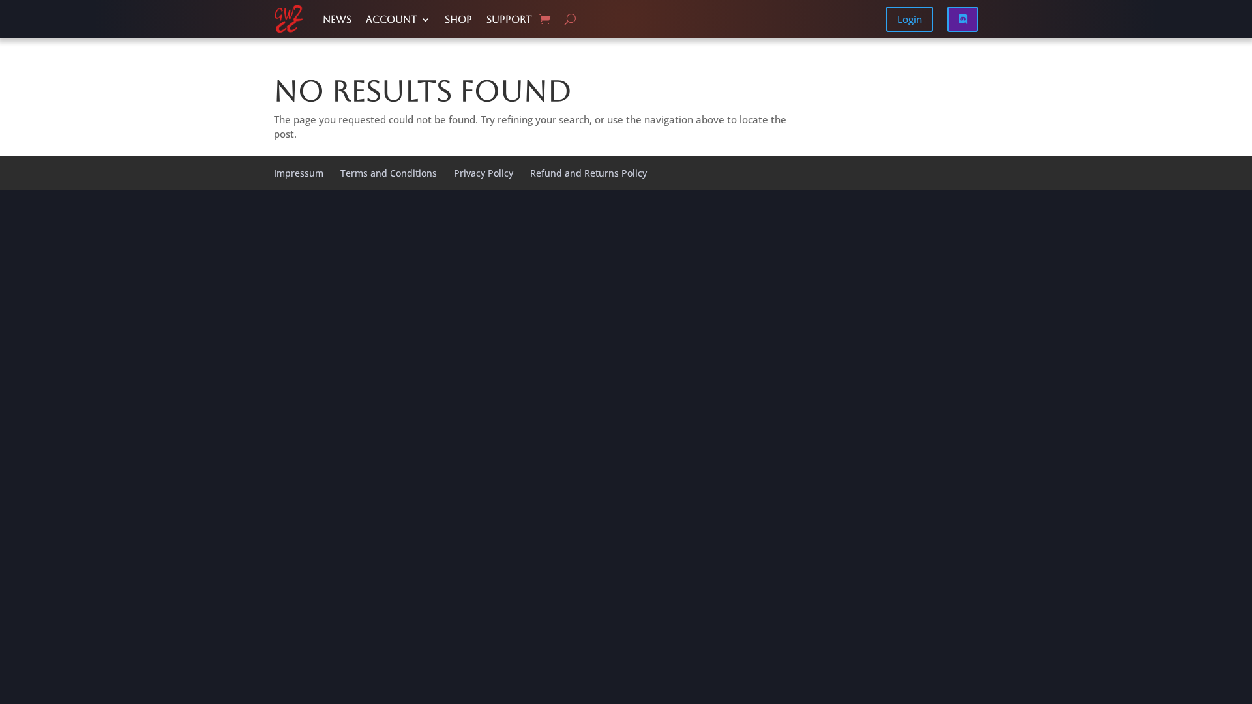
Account (391, 19)
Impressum (298, 173)
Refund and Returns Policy (588, 173)
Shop (458, 19)
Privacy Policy (483, 173)
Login (909, 18)
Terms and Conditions (388, 173)
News (337, 19)
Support (509, 19)
